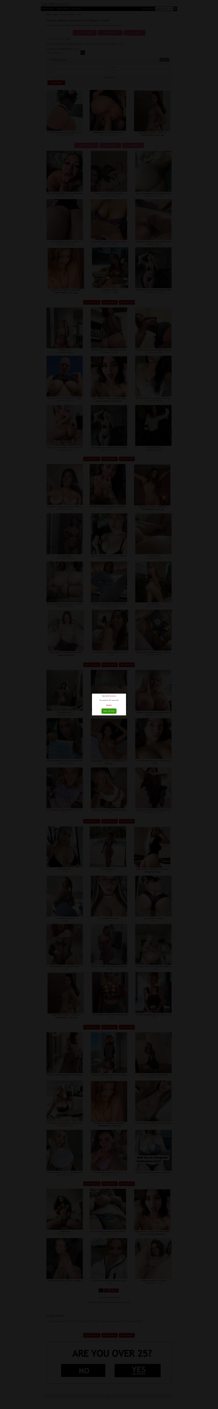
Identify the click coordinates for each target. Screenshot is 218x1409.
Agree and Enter (109, 711)
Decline (109, 705)
